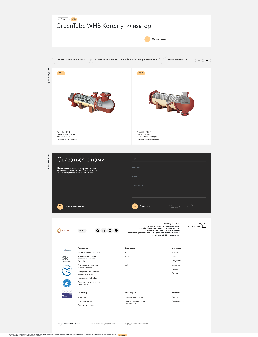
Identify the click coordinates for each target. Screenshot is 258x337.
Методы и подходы (86, 301)
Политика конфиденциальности (103, 324)
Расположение (178, 301)
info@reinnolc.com (156, 226)
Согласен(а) (122, 335)
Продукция (83, 248)
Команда (175, 253)
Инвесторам (130, 293)
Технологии (130, 248)
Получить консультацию (197, 225)
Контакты (176, 293)
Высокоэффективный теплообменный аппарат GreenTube (127, 59)
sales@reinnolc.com (147, 228)
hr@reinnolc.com (150, 231)
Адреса (175, 297)
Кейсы (174, 257)
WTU (127, 253)
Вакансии (176, 265)
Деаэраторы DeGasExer (88, 278)
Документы (176, 261)
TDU (127, 257)
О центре (82, 297)
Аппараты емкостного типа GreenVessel (89, 283)
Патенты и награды (86, 305)
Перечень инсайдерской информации (135, 302)
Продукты (64, 19)
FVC (126, 261)
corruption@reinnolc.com (139, 233)
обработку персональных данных (181, 206)
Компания (176, 248)
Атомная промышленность (71, 59)
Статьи (175, 273)
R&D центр (82, 293)
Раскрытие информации (135, 297)
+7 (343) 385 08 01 (172, 224)
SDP (126, 265)
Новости (175, 269)
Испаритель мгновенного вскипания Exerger (88, 273)
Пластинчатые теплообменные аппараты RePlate (91, 267)
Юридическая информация (136, 324)
